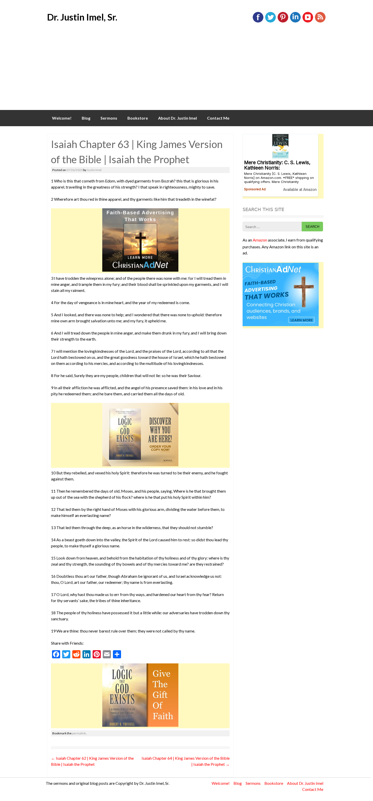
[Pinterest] (283, 21)
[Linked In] (295, 21)
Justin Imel (94, 170)
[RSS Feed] (320, 21)
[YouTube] (308, 21)
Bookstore (137, 118)
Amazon (260, 239)
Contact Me (218, 118)
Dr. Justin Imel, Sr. (82, 17)
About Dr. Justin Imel (177, 118)
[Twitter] (270, 21)
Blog (86, 118)
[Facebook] (258, 21)
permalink (79, 733)
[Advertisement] (186, 71)
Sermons (108, 118)
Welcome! (62, 118)
